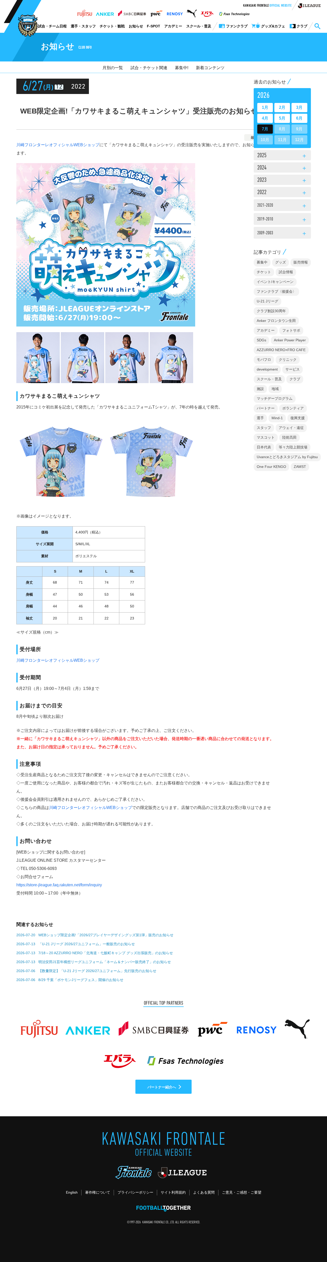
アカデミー (173, 26)
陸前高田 (289, 437)
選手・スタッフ (83, 26)
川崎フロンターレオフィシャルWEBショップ (57, 145)
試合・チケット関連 (149, 68)
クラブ (294, 379)
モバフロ (264, 359)
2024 (282, 168)
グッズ (280, 262)
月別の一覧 (112, 68)
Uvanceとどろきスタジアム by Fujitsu (287, 457)
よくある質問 (204, 1192)
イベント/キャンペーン (275, 282)
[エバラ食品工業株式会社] (207, 12)
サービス (292, 369)
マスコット (266, 437)
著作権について (97, 1192)
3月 (299, 107)
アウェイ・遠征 (291, 428)
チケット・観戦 (112, 26)
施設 (260, 389)
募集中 (262, 262)
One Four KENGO (271, 467)
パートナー (266, 408)
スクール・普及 (198, 26)
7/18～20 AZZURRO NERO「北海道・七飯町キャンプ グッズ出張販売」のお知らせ (105, 953)
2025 (282, 156)
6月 (299, 118)
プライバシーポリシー (135, 1192)
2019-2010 (282, 220)
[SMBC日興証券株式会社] (131, 12)
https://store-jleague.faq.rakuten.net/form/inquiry (59, 885)
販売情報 (301, 262)
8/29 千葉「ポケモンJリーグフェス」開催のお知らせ (80, 980)
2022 (282, 193)
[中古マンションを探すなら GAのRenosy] (174, 12)
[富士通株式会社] (85, 12)
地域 (275, 389)
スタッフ (264, 428)
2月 (282, 107)
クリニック (288, 359)
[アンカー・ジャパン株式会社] (105, 12)
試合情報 (286, 272)
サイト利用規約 (173, 1192)
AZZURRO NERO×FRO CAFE (281, 350)
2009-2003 (282, 234)
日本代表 (264, 447)
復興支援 (297, 418)
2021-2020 (282, 206)
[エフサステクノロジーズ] (234, 12)
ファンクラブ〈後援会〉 (276, 291)
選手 (260, 418)
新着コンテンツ (210, 68)
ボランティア (293, 408)
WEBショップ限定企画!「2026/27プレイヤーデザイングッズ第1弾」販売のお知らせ (105, 935)
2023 (282, 180)
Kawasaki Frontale (267, 6)
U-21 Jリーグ (267, 301)
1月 (265, 107)
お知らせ (136, 26)
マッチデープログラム (275, 398)
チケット (264, 272)
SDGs (261, 340)
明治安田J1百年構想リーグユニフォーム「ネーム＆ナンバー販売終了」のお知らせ (104, 962)
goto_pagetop (310, 1243)
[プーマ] (191, 12)
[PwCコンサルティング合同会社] (156, 12)
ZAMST (300, 467)
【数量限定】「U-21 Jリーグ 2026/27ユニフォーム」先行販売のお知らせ (97, 971)
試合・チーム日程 (52, 26)
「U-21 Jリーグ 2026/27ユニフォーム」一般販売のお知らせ (86, 944)
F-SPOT (153, 26)
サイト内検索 (317, 26)
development (267, 369)
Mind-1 (277, 418)
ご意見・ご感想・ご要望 (241, 1192)
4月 (265, 118)
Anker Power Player (290, 340)
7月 (265, 129)
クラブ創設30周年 (271, 311)
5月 (282, 118)
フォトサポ (291, 330)
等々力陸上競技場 (293, 447)
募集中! (181, 68)
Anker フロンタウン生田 (276, 321)
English (72, 1192)
